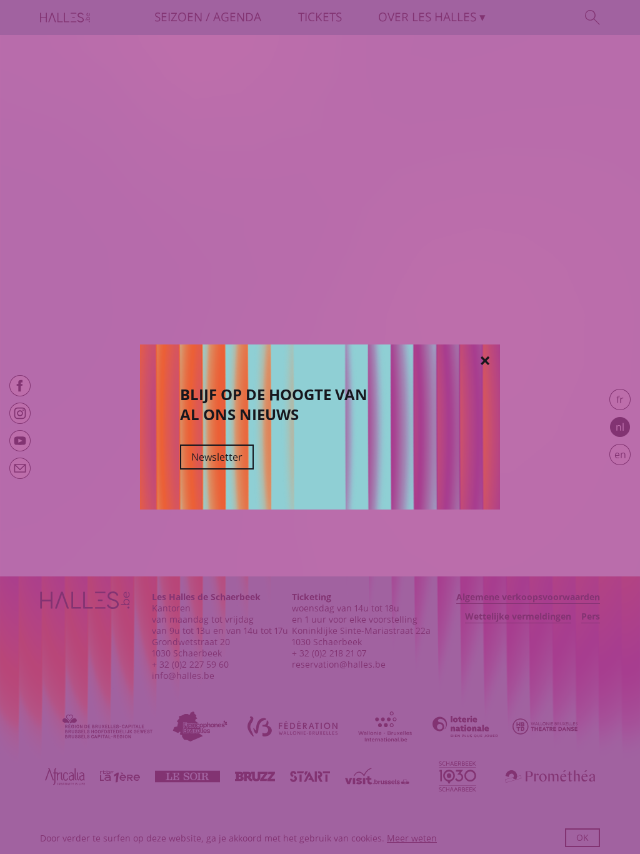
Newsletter (216, 457)
